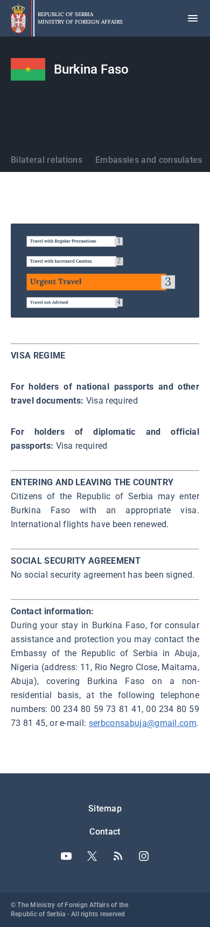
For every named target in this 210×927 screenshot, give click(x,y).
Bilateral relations (46, 160)
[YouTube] (66, 856)
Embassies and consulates (148, 160)
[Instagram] (143, 856)
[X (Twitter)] (92, 856)
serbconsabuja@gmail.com (143, 723)
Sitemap (105, 808)
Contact (104, 832)
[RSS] (117, 856)
